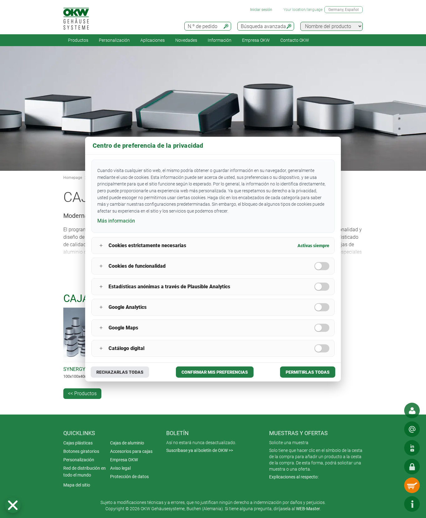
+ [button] (101, 245)
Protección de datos (129, 476)
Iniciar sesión (261, 9)
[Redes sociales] (412, 448)
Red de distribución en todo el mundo (84, 471)
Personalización (114, 40)
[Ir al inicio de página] (393, 504)
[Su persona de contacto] (412, 410)
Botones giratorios (81, 451)
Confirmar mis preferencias (215, 371)
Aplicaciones (152, 40)
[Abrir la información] (412, 504)
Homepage (72, 177)
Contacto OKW (294, 40)
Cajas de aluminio (127, 442)
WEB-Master (308, 508)
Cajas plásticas (78, 442)
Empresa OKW (256, 40)
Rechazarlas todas (119, 371)
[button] (13, 505)
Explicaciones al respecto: (293, 476)
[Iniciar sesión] (412, 466)
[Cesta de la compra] (412, 485)
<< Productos (82, 393)
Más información (116, 221)
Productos (78, 40)
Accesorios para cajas (131, 451)
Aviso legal (120, 468)
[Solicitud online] (412, 429)
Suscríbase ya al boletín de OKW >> (199, 450)
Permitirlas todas (308, 371)
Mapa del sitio (76, 484)
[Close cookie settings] (13, 505)
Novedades (186, 40)
